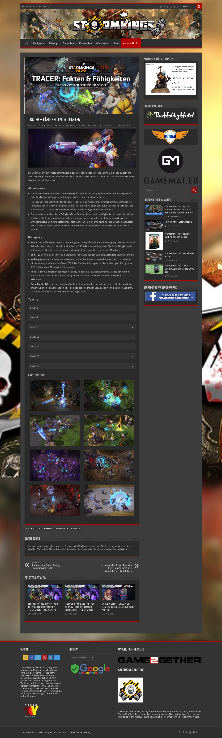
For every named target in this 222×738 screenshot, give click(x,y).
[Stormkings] (111, 24)
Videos (116, 43)
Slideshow (80, 125)
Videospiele (101, 43)
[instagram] (178, 7)
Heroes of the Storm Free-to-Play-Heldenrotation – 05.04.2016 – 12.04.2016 (116, 567)
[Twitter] (167, 7)
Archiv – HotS (130, 43)
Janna (33, 125)
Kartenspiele (85, 43)
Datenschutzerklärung (79, 732)
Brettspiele (68, 43)
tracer (76, 529)
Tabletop (53, 43)
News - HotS (70, 125)
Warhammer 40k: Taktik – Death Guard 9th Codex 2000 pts (179, 268)
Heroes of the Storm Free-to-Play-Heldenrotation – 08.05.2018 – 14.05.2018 (80, 607)
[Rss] (161, 7)
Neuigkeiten (39, 43)
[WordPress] (174, 7)
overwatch (62, 529)
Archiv (61, 125)
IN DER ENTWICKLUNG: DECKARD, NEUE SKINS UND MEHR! (118, 607)
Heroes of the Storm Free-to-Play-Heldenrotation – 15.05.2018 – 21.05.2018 (43, 607)
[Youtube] (171, 7)
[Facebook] (164, 7)
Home (26, 43)
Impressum (51, 732)
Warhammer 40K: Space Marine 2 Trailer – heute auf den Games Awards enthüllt (179, 209)
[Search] (199, 6)
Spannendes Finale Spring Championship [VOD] (46, 565)
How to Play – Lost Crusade (178, 222)
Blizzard (37, 529)
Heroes (49, 529)
